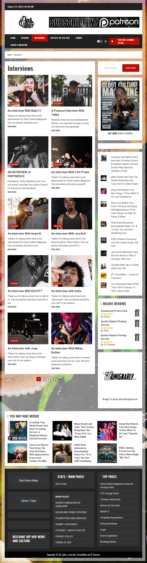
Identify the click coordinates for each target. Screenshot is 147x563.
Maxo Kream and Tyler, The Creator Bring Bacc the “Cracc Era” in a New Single (124, 180)
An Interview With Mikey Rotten (71, 328)
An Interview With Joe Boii (71, 213)
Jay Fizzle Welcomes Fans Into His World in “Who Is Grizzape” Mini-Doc (124, 255)
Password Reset (108, 523)
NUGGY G (104, 511)
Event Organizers (108, 535)
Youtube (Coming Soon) (126, 41)
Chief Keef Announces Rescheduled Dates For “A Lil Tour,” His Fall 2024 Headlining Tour (62, 453)
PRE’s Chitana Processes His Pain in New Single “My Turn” (124, 242)
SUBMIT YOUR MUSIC (66, 524)
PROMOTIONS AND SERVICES (70, 518)
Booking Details (108, 541)
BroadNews (82, 554)
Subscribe (131, 67)
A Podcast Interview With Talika (71, 90)
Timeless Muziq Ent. (110, 499)
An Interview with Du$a (71, 271)
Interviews (39, 37)
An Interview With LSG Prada (71, 152)
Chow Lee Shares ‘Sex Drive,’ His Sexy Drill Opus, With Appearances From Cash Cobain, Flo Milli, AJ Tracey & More (124, 209)
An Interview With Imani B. (28, 213)
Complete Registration (111, 517)
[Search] (106, 41)
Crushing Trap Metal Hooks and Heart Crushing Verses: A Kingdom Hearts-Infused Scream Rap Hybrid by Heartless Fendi (124, 164)
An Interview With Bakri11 (28, 90)
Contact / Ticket (28, 500)
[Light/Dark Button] (100, 41)
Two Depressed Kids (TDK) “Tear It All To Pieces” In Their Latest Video (125, 287)
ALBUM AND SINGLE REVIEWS (71, 512)
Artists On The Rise (60, 37)
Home (13, 37)
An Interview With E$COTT (28, 271)
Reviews (25, 37)
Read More (12, 126)
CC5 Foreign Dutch (109, 493)
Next (60, 379)
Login (103, 529)
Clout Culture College (28, 480)
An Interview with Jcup (28, 328)
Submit (79, 37)
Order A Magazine (18, 44)
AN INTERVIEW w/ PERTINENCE (28, 152)
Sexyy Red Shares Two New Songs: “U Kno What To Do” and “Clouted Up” (125, 193)
